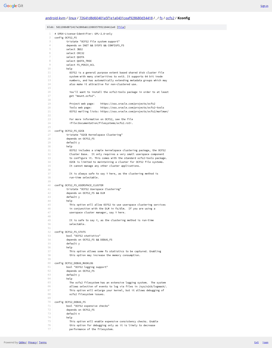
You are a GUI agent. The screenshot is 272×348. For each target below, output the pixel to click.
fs (161, 18)
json (265, 342)
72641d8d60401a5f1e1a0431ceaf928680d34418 (116, 18)
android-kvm (55, 18)
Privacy (32, 342)
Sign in (264, 6)
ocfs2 (170, 18)
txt (256, 342)
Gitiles (22, 342)
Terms (43, 342)
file (121, 27)
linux (72, 18)
